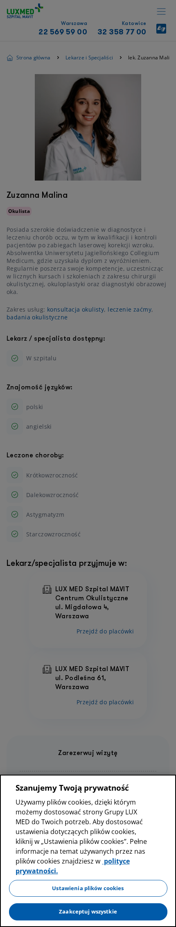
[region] (88, 851)
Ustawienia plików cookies (88, 888)
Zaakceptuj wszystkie (88, 911)
